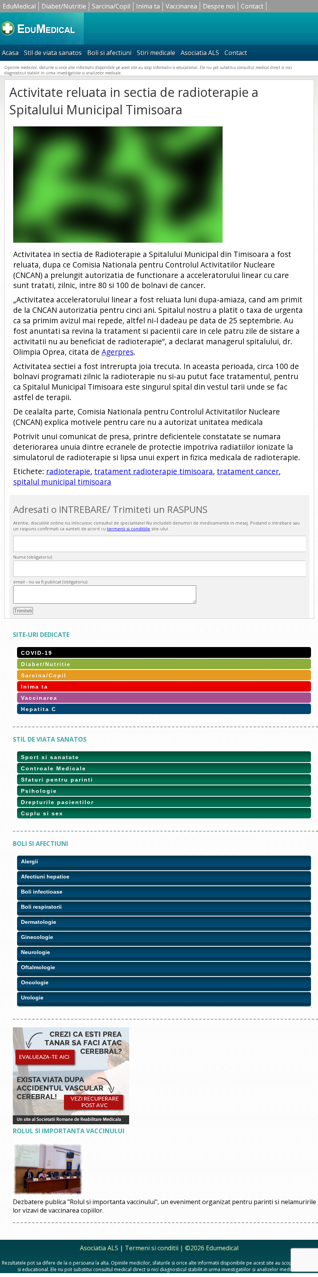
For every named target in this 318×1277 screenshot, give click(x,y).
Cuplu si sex (42, 813)
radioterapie (68, 471)
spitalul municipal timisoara (62, 481)
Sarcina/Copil (111, 6)
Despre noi (219, 6)
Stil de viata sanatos (53, 52)
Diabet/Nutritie (63, 6)
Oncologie (34, 982)
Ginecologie (37, 937)
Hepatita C (38, 709)
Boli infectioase (41, 892)
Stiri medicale (156, 52)
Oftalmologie (38, 967)
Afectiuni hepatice (45, 876)
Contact (252, 6)
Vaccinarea (181, 6)
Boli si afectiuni (109, 52)
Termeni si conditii (151, 1248)
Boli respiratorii (41, 907)
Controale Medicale (53, 768)
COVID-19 (36, 653)
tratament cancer (248, 471)
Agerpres (117, 352)
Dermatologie (38, 922)
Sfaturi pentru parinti (57, 780)
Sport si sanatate (50, 757)
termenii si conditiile (128, 529)
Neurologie (35, 952)
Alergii (29, 861)
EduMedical (19, 6)
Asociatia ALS (200, 52)
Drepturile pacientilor (57, 802)
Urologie (32, 997)
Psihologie (39, 791)
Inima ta (148, 6)
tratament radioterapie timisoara (153, 471)
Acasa (10, 52)
